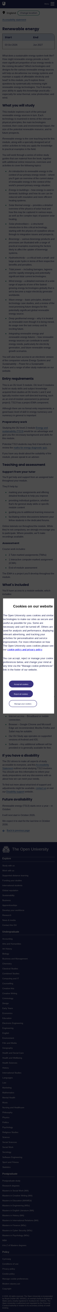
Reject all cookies (21, 694)
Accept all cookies (21, 684)
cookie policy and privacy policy (24, 649)
